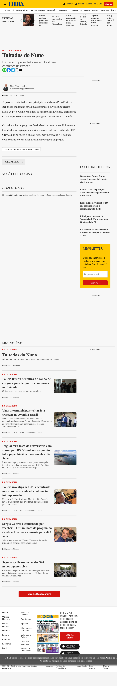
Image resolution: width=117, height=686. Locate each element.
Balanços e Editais (26, 636)
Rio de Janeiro (38, 10)
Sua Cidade (26, 619)
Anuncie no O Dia (94, 4)
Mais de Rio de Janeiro (39, 594)
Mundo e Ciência (108, 10)
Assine (108, 4)
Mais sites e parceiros (26, 629)
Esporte (63, 10)
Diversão (51, 10)
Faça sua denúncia (25, 642)
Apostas (24, 623)
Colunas (74, 10)
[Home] (16, 5)
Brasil (95, 10)
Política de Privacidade (26, 649)
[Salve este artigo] (17, 71)
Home (7, 10)
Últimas (8, 20)
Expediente (82, 666)
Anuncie (50, 666)
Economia (85, 10)
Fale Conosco (93, 667)
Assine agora (70, 636)
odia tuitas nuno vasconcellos (21, 149)
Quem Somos (106, 667)
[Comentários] (20, 71)
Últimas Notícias (20, 10)
